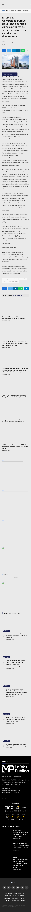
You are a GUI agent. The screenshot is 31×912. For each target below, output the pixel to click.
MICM (4, 281)
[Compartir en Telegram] (14, 50)
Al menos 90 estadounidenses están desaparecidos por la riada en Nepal (13, 317)
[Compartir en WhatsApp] (23, 50)
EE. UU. (16, 279)
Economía (8, 895)
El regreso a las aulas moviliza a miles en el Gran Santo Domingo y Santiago (15, 421)
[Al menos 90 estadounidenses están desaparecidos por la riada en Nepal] (15, 307)
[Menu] (3, 4)
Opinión (8, 900)
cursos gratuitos (7, 279)
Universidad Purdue (13, 281)
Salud (14, 895)
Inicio (3, 10)
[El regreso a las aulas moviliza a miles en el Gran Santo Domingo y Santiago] (15, 410)
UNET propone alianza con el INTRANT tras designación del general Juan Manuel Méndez (15, 446)
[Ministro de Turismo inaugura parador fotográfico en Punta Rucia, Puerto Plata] (15, 385)
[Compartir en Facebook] (4, 50)
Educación (21, 895)
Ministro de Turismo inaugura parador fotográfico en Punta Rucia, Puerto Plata (15, 396)
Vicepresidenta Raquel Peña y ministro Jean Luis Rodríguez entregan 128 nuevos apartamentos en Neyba (15, 343)
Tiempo (23, 900)
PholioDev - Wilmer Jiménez (9, 906)
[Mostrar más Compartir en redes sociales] (27, 50)
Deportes (7, 898)
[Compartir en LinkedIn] (18, 50)
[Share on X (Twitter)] (9, 50)
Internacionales (19, 893)
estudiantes (23, 279)
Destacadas (6, 630)
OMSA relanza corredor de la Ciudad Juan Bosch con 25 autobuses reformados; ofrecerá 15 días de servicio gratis (15, 370)
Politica (22, 898)
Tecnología (15, 900)
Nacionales (6, 657)
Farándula (15, 898)
